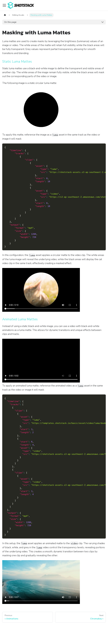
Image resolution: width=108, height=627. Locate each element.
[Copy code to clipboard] (102, 147)
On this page (10, 22)
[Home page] (5, 15)
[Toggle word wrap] (97, 147)
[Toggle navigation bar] (4, 5)
